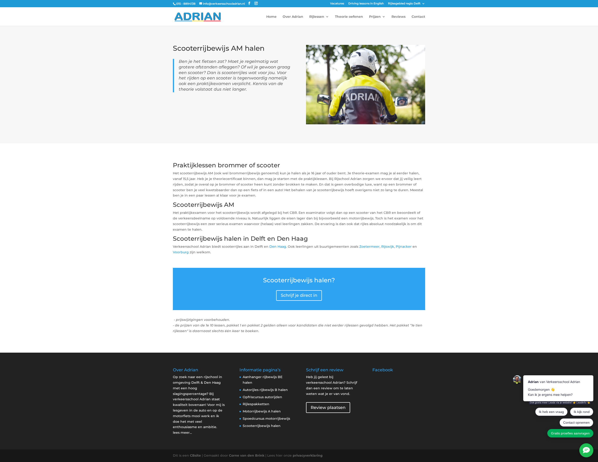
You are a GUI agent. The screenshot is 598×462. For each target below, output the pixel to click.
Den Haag (277, 246)
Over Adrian (293, 17)
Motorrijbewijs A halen (262, 411)
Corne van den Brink (246, 455)
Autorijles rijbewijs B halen (265, 390)
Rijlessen (316, 17)
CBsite (195, 455)
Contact (418, 17)
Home (271, 17)
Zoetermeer (369, 246)
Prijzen (375, 17)
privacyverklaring (308, 455)
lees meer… (182, 432)
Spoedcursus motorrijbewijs (266, 418)
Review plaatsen (328, 407)
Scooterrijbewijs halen (262, 426)
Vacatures (337, 3)
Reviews (399, 17)
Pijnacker (404, 246)
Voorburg (181, 252)
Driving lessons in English (366, 3)
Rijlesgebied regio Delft (404, 3)
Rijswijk (387, 246)
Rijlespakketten (256, 404)
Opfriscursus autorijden (262, 397)
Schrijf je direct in (299, 295)
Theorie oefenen (349, 17)
